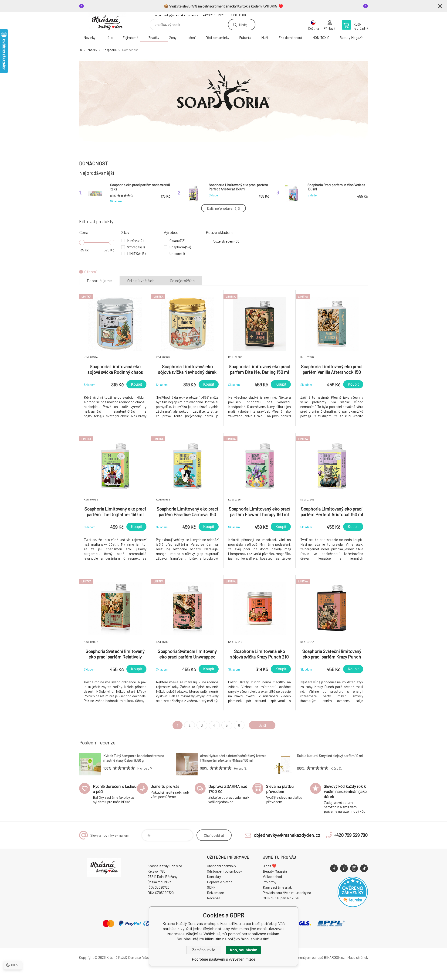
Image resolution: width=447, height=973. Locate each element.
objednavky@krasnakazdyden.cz (176, 15)
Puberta (245, 37)
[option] (223, 104)
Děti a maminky (217, 37)
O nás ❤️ (269, 866)
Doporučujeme (99, 280)
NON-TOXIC (320, 37)
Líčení (191, 37)
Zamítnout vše (203, 950)
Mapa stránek (357, 957)
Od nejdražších (182, 280)
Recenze (213, 898)
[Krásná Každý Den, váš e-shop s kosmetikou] (80, 49)
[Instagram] (354, 868)
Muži (264, 37)
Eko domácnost (290, 37)
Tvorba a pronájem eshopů (303, 957)
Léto (109, 37)
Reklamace (215, 893)
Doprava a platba (219, 882)
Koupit (136, 384)
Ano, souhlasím (243, 950)
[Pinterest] (344, 868)
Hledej (243, 24)
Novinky (89, 37)
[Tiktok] (364, 868)
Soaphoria (110, 50)
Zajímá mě (130, 37)
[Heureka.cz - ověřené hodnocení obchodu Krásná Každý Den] (353, 906)
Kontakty (214, 876)
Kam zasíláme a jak (277, 887)
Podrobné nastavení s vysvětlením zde (223, 959)
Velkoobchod (272, 876)
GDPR (211, 887)
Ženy (172, 37)
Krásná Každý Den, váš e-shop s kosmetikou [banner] (107, 23)
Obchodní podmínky (221, 866)
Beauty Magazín (351, 37)
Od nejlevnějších (140, 280)
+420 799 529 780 (214, 15)
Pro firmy (269, 882)
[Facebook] (334, 868)
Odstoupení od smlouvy (224, 871)
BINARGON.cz (334, 957)
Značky (154, 37)
